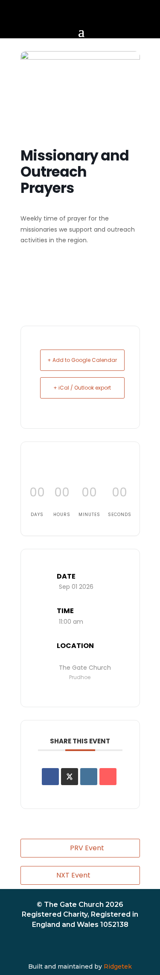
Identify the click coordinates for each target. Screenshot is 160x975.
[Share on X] (69, 776)
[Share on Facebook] (50, 776)
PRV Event (87, 848)
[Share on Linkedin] (88, 776)
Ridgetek (118, 966)
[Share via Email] (107, 776)
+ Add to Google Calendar (82, 360)
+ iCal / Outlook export (82, 387)
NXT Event (73, 875)
